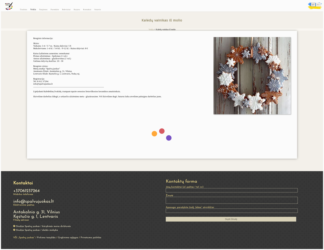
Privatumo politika (91, 237)
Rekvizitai (66, 10)
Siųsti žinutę (231, 219)
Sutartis (97, 10)
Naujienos (43, 10)
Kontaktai (87, 10)
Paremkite (55, 10)
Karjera (77, 10)
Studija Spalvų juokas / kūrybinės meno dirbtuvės (43, 226)
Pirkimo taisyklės (46, 237)
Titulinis (23, 10)
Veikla (33, 9)
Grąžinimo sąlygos (68, 237)
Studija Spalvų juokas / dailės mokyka (37, 230)
